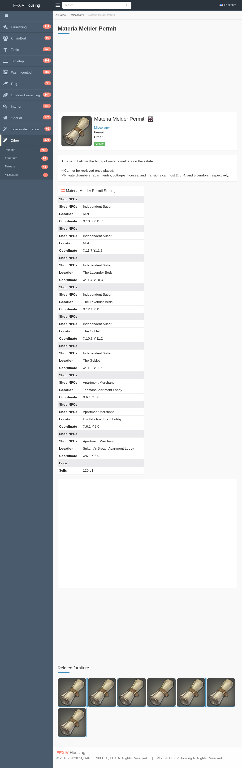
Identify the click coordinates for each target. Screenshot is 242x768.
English (228, 5)
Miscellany (77, 14)
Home (62, 14)
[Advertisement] (147, 74)
